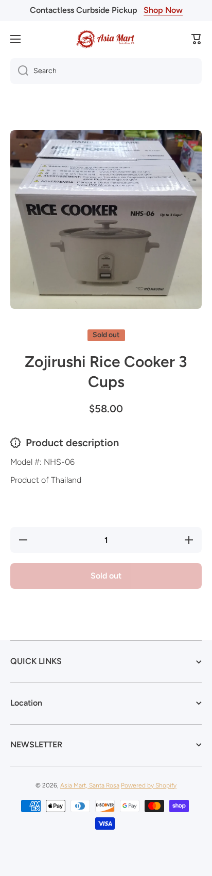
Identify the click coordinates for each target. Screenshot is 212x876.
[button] (196, 39)
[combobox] (106, 71)
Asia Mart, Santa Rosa (89, 785)
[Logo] (106, 39)
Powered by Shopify (148, 785)
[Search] (19, 71)
